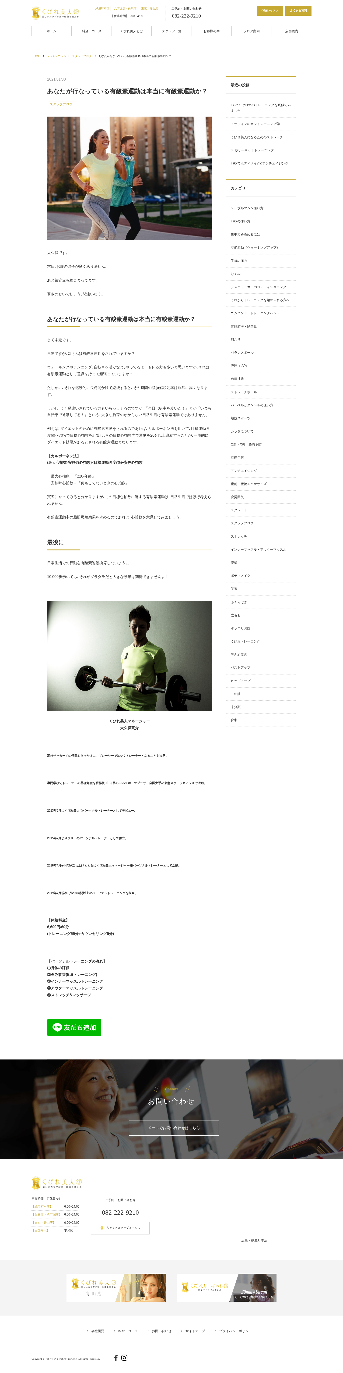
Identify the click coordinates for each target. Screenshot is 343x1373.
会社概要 (97, 1331)
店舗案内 (291, 31)
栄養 (234, 589)
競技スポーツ (240, 418)
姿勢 (234, 562)
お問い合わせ (162, 1331)
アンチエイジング (244, 471)
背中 (234, 720)
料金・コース (92, 31)
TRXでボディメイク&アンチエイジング (259, 163)
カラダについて (242, 431)
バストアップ (240, 667)
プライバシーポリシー (235, 1331)
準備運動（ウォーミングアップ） (255, 247)
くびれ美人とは (131, 31)
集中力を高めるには (245, 234)
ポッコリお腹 (240, 628)
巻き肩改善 (239, 654)
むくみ (236, 274)
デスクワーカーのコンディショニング (258, 287)
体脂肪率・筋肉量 (244, 326)
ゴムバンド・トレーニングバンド (255, 313)
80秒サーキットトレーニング (252, 150)
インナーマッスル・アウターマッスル (258, 549)
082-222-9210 (186, 16)
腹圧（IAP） (240, 365)
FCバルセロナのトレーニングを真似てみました (261, 108)
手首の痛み (239, 261)
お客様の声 (211, 31)
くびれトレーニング (245, 641)
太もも (236, 615)
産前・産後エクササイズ (249, 484)
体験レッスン (270, 10)
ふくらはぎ (239, 602)
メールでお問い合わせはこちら (174, 1128)
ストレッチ (239, 536)
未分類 (236, 707)
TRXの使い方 (240, 221)
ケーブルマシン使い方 (247, 208)
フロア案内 (251, 31)
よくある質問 (298, 10)
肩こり (236, 339)
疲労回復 (237, 497)
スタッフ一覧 (172, 31)
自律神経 (237, 379)
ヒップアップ (240, 681)
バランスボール (242, 352)
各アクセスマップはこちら (123, 1228)
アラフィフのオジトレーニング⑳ (255, 124)
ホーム (51, 31)
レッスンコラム (56, 56)
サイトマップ (195, 1331)
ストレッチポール (244, 392)
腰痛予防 (237, 457)
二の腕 (236, 694)
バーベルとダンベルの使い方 (252, 405)
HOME (36, 56)
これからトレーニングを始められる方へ (260, 300)
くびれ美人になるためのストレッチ (257, 137)
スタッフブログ (82, 56)
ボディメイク (240, 576)
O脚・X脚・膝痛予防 (246, 444)
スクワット (239, 510)
